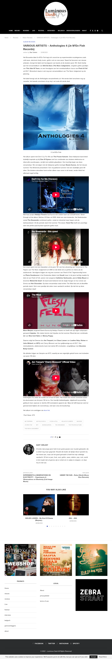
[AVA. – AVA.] (73, 504)
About (84, 30)
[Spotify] (97, 30)
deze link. (47, 410)
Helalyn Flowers (67, 421)
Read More (103, 657)
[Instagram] (95, 30)
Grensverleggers (73, 30)
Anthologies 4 (41, 421)
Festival (41, 30)
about (7, 631)
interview (8, 615)
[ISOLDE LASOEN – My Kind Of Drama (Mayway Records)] (39, 504)
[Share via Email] (59, 437)
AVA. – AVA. (73, 518)
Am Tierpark (28, 421)
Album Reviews (27, 38)
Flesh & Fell (54, 421)
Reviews (26, 30)
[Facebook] (90, 30)
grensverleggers (10, 626)
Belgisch (61, 30)
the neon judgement (32, 428)
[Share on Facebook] (55, 437)
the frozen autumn (75, 425)
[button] (26, 510)
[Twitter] (92, 30)
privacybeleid (44, 596)
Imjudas (79, 421)
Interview (51, 30)
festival (7, 610)
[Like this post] (52, 437)
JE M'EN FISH (28, 425)
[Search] (102, 30)
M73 (37, 425)
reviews (7, 599)
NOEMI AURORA (46, 425)
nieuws (17, 30)
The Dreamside (60, 425)
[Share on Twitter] (57, 437)
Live (33, 30)
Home (11, 30)
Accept (93, 657)
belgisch (7, 620)
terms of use (44, 601)
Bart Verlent (33, 52)
